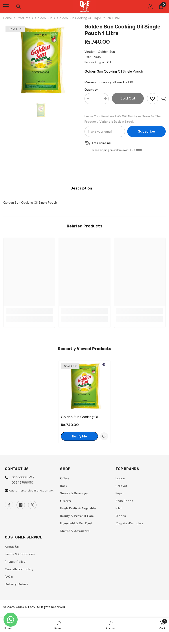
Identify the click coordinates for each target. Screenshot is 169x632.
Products (23, 18)
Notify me (79, 436)
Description (81, 188)
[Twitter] (32, 505)
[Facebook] (9, 505)
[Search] (18, 6)
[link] (29, 311)
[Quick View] (104, 364)
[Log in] (150, 6)
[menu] (6, 6)
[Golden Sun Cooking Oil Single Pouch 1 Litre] (84, 386)
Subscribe (146, 131)
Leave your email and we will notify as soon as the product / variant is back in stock (122, 119)
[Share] (162, 99)
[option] (40, 60)
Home (7, 18)
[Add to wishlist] (152, 98)
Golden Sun (43, 18)
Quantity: (91, 90)
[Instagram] (21, 505)
